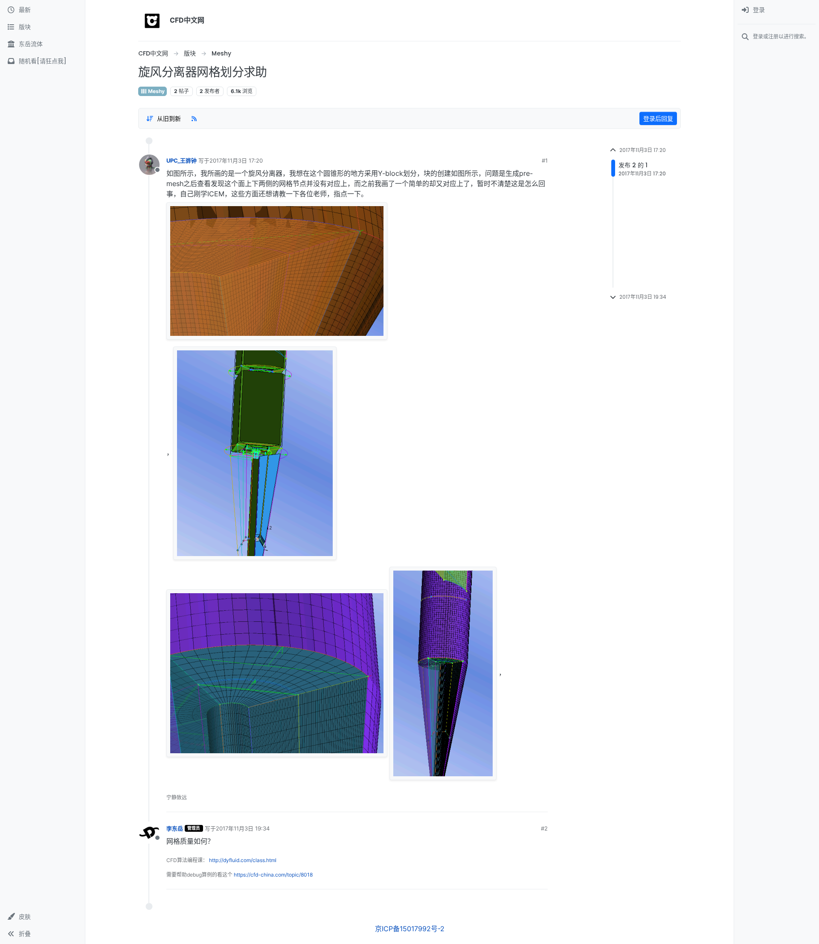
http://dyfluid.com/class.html (242, 860)
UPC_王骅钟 (181, 160)
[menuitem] (777, 10)
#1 (545, 160)
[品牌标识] (152, 20)
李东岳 (174, 828)
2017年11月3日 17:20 (236, 160)
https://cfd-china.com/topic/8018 (273, 874)
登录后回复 (658, 118)
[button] (42, 917)
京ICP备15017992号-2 (409, 928)
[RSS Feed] (194, 118)
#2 (544, 828)
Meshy (156, 91)
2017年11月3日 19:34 (243, 828)
